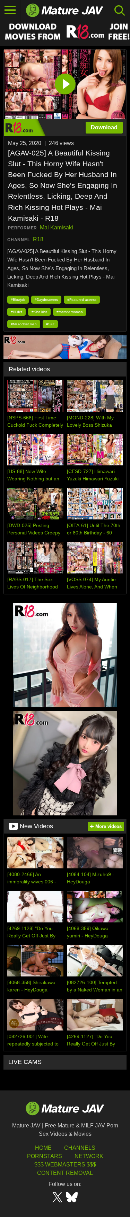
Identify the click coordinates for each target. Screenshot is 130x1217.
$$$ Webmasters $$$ (65, 1164)
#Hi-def (16, 312)
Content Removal (65, 1173)
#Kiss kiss (39, 312)
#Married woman (70, 312)
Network (89, 1156)
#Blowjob (18, 300)
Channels (79, 1148)
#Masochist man (24, 324)
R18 (38, 239)
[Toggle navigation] (10, 10)
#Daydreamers (46, 300)
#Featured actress (81, 300)
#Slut (50, 324)
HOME (43, 1148)
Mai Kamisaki (56, 227)
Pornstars (44, 1156)
